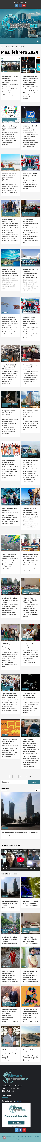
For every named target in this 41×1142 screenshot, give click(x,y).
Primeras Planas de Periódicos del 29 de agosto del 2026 (30, 939)
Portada (11, 169)
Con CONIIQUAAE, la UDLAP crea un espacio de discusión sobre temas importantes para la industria (31, 80)
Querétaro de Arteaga (8, 121)
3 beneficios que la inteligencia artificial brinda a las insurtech (9, 319)
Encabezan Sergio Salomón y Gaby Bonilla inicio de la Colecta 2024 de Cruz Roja (30, 321)
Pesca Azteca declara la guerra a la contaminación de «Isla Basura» (30, 463)
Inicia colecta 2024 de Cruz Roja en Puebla (30, 175)
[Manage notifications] (4, 1137)
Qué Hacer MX (33, 1045)
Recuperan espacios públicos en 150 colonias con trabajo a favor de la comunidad (10, 222)
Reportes (9, 549)
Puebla (25, 71)
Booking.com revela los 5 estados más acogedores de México (10, 271)
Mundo (30, 639)
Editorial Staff (14, 84)
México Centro (33, 69)
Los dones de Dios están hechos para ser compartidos (30, 646)
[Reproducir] (3, 869)
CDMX (24, 966)
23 (26, 776)
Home (2, 47)
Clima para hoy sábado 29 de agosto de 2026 (31, 902)
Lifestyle (4, 169)
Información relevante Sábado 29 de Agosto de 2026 (20, 833)
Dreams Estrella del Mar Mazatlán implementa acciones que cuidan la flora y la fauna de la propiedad (30, 1054)
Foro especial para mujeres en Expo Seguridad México (29, 696)
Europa (25, 639)
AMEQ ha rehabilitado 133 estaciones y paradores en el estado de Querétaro (30, 129)
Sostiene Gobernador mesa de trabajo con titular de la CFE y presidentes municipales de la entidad (9, 1014)
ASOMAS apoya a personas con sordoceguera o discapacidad (8, 647)
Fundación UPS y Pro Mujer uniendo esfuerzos (30, 367)
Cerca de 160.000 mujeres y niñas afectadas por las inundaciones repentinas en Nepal (9, 975)
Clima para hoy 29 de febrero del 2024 (9, 555)
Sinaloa (25, 456)
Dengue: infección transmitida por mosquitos (8, 413)
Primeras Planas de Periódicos (28, 590)
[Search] (38, 41)
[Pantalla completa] (38, 869)
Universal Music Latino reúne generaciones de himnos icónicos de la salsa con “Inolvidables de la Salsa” (30, 1014)
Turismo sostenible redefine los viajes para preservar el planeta (9, 177)
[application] (20, 860)
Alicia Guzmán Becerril (17, 835)
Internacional (33, 260)
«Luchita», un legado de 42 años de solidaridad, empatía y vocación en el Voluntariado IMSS (30, 975)
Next (30, 776)
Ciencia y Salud (6, 403)
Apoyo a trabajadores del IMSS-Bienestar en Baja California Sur (10, 696)
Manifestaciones (7, 591)
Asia (3, 966)
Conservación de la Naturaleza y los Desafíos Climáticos (30, 510)
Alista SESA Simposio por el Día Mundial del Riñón (9, 128)
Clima (4, 549)
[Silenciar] (34, 869)
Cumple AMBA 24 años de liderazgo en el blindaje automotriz (9, 367)
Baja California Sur (7, 684)
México (4, 71)
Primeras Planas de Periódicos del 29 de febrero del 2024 (30, 600)
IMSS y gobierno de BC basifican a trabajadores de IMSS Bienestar (10, 79)
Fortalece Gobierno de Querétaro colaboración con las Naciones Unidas (30, 272)
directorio (19, 1101)
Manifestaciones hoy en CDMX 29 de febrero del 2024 (10, 600)
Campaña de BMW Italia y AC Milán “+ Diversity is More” (8, 462)
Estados (25, 69)
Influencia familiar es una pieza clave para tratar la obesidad (30, 556)
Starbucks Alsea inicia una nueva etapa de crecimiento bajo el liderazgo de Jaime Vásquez (9, 1054)
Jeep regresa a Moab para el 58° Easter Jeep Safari (9, 741)
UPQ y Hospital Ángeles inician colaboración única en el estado (30, 222)
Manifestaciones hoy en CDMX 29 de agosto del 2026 (10, 939)
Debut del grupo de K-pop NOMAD (9, 509)
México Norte (32, 453)
